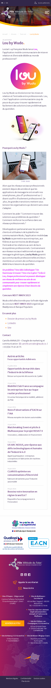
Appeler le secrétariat (28, 582)
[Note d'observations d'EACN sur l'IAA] (25, 412)
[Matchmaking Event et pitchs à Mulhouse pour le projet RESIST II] (25, 429)
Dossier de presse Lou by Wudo (22, 318)
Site (9, 327)
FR (2, 3)
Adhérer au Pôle (13, 623)
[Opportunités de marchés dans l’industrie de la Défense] (25, 371)
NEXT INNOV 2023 (23, 304)
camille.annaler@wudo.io (34, 343)
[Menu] (47, 13)
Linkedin (12, 323)
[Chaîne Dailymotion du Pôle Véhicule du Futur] (29, 574)
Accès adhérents (44, 3)
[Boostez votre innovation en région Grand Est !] (25, 495)
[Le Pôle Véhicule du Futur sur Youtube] (25, 574)
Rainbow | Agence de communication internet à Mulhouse (25, 685)
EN (7, 3)
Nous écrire (28, 588)
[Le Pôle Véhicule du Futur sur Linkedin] (22, 574)
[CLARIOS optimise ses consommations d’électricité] (25, 475)
